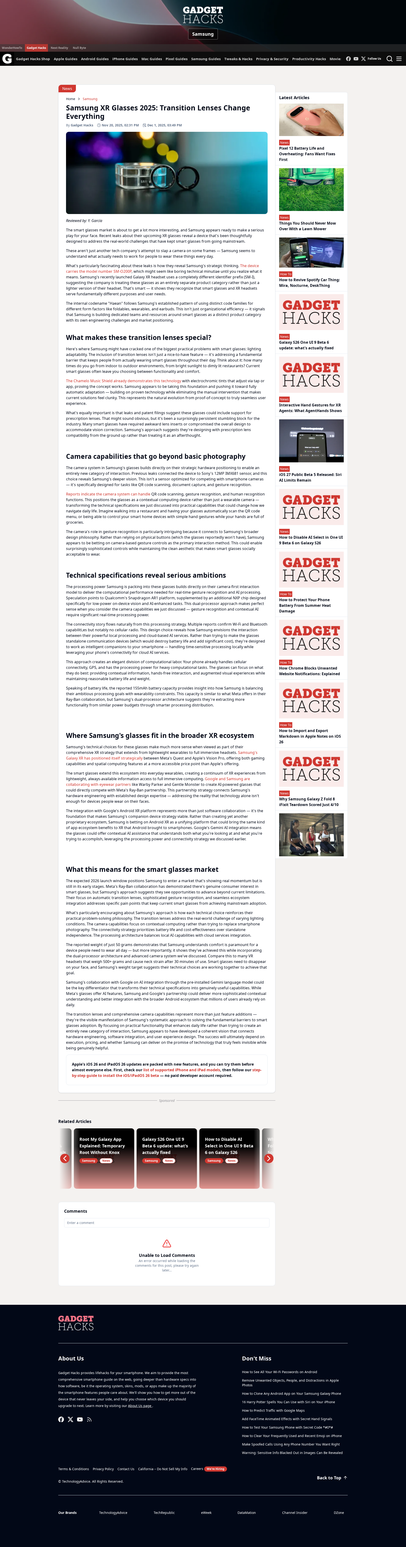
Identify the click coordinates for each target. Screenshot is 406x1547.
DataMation (247, 1512)
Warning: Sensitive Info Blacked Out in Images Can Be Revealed (292, 1452)
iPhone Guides (125, 58)
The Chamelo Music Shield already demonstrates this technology (123, 380)
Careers (207, 1468)
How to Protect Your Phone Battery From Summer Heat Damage (305, 605)
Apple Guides (65, 58)
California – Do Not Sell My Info (162, 1469)
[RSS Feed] (89, 1419)
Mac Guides (151, 58)
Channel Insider (295, 1512)
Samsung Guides (206, 58)
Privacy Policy (103, 1469)
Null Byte (79, 48)
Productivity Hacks (309, 58)
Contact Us (125, 1469)
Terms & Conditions (73, 1469)
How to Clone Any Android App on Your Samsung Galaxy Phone (291, 1393)
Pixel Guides (176, 58)
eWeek (206, 1512)
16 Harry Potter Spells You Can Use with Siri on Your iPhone (288, 1402)
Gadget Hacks (36, 48)
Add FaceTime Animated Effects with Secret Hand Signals (287, 1419)
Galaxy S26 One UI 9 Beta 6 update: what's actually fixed (306, 345)
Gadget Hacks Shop (33, 58)
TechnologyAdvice (113, 1512)
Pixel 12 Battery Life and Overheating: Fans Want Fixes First (307, 154)
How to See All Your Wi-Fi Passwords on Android (279, 1372)
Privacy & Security (272, 58)
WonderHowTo (12, 48)
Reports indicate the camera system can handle (108, 494)
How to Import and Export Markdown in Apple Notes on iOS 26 (310, 736)
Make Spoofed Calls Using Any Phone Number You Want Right (291, 1444)
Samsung (203, 34)
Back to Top (329, 1478)
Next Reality (59, 48)
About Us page (140, 1405)
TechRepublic (164, 1512)
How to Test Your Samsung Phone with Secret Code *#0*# (287, 1427)
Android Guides (95, 58)
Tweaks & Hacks (238, 58)
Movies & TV (340, 58)
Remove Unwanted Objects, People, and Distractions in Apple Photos (290, 1382)
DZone (339, 1512)
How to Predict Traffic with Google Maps (273, 1410)
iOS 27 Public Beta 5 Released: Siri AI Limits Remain (310, 477)
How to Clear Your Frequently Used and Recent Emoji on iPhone (292, 1436)
